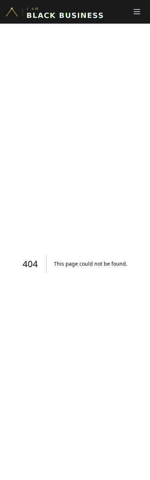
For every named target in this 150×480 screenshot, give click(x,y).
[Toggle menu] (137, 11)
